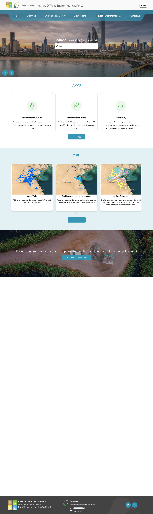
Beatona (60, 40)
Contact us (135, 15)
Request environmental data (108, 15)
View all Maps (76, 220)
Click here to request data (76, 257)
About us (31, 15)
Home (16, 15)
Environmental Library (55, 15)
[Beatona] (13, 5)
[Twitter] (11, 73)
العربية (143, 5)
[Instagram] (5, 73)
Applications (80, 15)
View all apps (76, 137)
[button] (74, 213)
